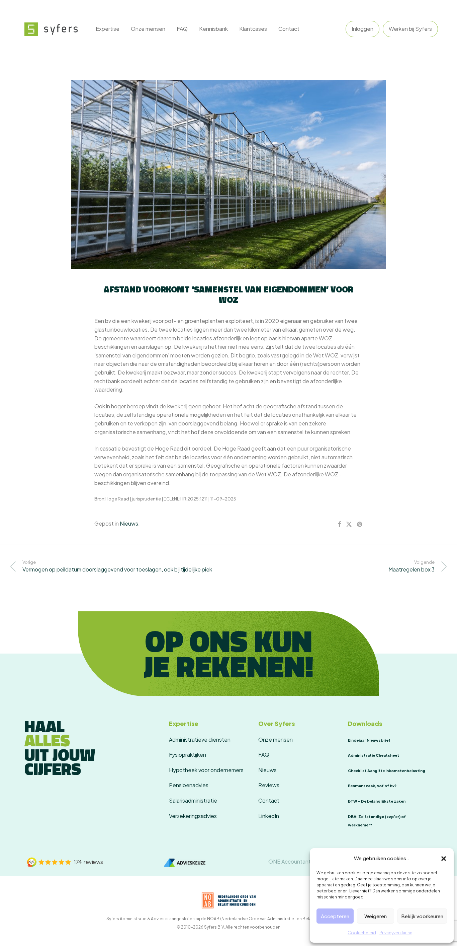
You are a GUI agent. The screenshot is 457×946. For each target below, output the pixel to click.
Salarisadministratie (193, 800)
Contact (288, 28)
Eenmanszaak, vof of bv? (372, 786)
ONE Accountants (290, 861)
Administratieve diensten (200, 739)
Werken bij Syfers (410, 28)
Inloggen (362, 28)
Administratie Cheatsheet (373, 755)
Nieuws (129, 523)
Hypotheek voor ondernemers (206, 769)
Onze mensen (148, 28)
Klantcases (253, 28)
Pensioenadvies (188, 785)
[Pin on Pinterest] (360, 524)
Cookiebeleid (362, 932)
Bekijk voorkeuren (422, 916)
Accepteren (335, 916)
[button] (443, 858)
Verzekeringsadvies (193, 815)
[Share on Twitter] (349, 524)
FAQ (182, 28)
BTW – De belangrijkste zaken (376, 801)
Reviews (268, 785)
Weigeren (375, 916)
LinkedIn (268, 815)
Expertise (107, 28)
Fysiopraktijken (187, 754)
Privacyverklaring (396, 932)
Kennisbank (213, 28)
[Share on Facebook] (339, 524)
